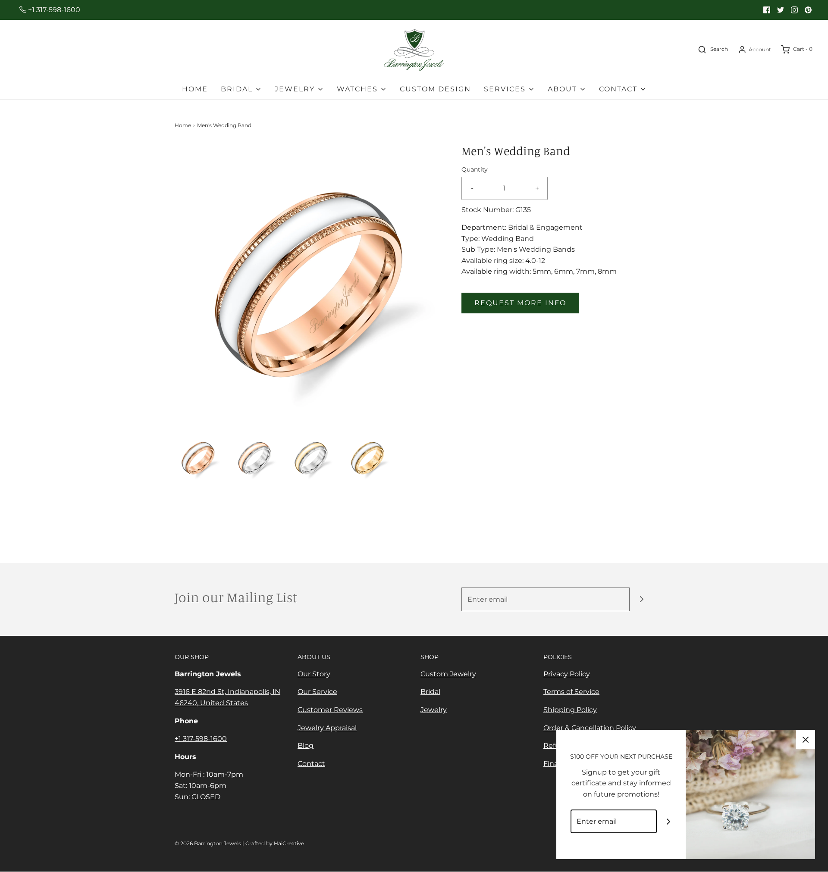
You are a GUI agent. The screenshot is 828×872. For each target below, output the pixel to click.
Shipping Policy (570, 710)
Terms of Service (571, 692)
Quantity (474, 169)
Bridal (430, 692)
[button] (199, 457)
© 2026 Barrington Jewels (208, 843)
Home (195, 89)
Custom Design (435, 89)
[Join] (641, 599)
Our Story (314, 674)
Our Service (317, 692)
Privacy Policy (566, 674)
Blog (306, 745)
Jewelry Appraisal (327, 728)
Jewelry (433, 710)
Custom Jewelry (448, 674)
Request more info (520, 303)
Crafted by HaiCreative (274, 843)
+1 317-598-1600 (53, 10)
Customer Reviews (330, 710)
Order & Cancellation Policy (589, 728)
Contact (311, 763)
